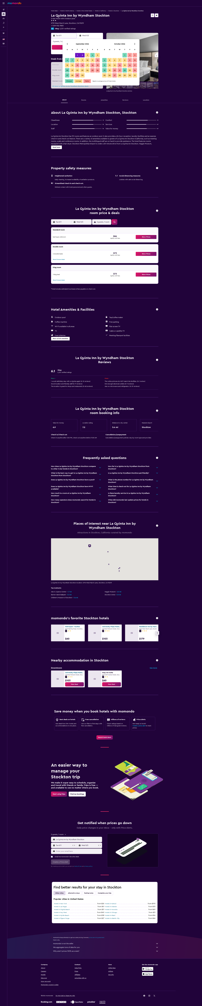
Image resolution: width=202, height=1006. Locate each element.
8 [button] (77, 60)
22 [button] (77, 70)
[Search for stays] (3, 14)
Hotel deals (54, 10)
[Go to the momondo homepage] (14, 3)
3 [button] (87, 55)
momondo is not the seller (63, 943)
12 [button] (97, 60)
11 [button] (92, 60)
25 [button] (92, 70)
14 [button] (72, 65)
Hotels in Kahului (110, 903)
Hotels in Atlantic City (112, 918)
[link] (74, 684)
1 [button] (77, 55)
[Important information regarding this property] (157, 410)
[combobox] (78, 839)
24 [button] (87, 70)
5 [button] (97, 55)
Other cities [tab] (59, 893)
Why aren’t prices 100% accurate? (66, 951)
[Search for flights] (3, 10)
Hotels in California (100, 10)
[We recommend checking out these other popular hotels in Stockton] (157, 618)
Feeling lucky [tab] (88, 893)
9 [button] (82, 60)
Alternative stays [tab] (74, 893)
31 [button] (135, 75)
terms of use (77, 866)
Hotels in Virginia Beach (62, 909)
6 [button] (67, 60)
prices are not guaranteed (96, 937)
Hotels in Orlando (111, 906)
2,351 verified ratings (68, 28)
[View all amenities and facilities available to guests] (157, 309)
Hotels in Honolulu (111, 909)
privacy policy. (88, 866)
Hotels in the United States (84, 10)
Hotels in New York (60, 903)
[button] (3, 3)
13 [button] (67, 65)
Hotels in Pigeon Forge (61, 918)
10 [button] (87, 60)
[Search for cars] (3, 18)
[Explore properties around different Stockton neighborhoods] (157, 660)
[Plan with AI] (3, 27)
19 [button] (97, 65)
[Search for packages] (3, 23)
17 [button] (87, 65)
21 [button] (72, 70)
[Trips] (3, 33)
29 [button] (77, 75)
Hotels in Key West (60, 912)
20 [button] (67, 70)
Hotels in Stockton (113, 10)
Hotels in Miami (110, 915)
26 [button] (97, 70)
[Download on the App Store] (147, 974)
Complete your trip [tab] (104, 893)
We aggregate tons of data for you (66, 947)
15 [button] (77, 65)
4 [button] (92, 55)
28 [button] (72, 75)
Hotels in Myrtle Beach (61, 915)
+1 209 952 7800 (57, 26)
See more (153, 668)
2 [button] (82, 55)
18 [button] (92, 65)
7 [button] (72, 60)
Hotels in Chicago (111, 912)
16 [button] (82, 65)
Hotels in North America (67, 10)
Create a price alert (139, 726)
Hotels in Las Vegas (60, 906)
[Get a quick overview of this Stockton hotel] (157, 112)
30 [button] (82, 75)
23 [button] (82, 70)
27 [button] (67, 75)
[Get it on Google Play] (147, 969)
